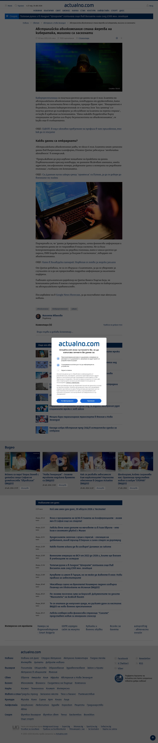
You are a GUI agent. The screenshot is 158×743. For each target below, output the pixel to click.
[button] (79, 370)
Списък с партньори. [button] (72, 382)
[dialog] (79, 371)
